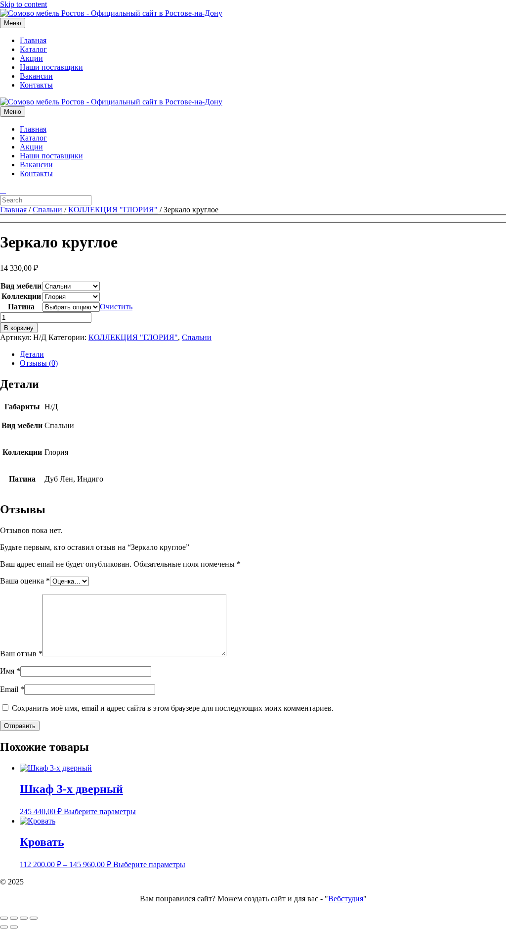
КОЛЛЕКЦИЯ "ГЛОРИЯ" (113, 209)
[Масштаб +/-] (4, 918)
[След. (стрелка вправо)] (14, 927)
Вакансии (36, 76)
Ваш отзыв (21, 653)
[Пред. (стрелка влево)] (4, 927)
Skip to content (23, 4)
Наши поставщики (51, 67)
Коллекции (21, 296)
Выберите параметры (100, 811)
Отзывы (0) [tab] (39, 363)
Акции (31, 58)
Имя (10, 671)
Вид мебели (21, 286)
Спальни (47, 209)
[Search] (3, 190)
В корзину (19, 328)
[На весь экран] (14, 918)
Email (12, 689)
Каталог (33, 49)
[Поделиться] (24, 918)
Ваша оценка (25, 581)
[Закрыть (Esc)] (34, 918)
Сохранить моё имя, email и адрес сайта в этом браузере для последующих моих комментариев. (173, 708)
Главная (33, 40)
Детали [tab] (32, 354)
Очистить (116, 306)
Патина (21, 306)
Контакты (36, 85)
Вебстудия (345, 898)
